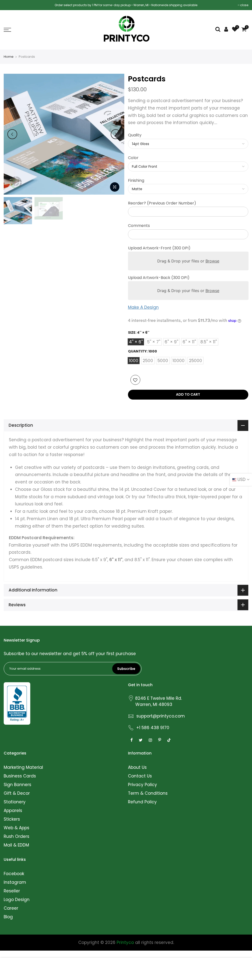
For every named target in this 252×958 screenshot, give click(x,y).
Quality (135, 135)
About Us (137, 767)
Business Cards (20, 776)
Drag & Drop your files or (188, 260)
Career (11, 908)
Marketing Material (23, 767)
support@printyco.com (160, 716)
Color (133, 158)
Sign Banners (17, 785)
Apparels (13, 810)
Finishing (136, 180)
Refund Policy (142, 802)
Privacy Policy (142, 785)
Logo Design (17, 900)
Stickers (12, 819)
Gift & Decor (17, 793)
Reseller (12, 891)
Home (9, 57)
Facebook (14, 874)
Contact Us (140, 776)
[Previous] (12, 134)
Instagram (15, 882)
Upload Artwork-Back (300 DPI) (158, 277)
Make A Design (143, 307)
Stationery (15, 802)
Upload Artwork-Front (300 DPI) (159, 248)
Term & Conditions (148, 793)
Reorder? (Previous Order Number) (162, 203)
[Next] (116, 134)
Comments (139, 225)
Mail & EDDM (16, 845)
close (244, 5)
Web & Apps (16, 828)
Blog (8, 917)
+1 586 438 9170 (152, 728)
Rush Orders (16, 836)
